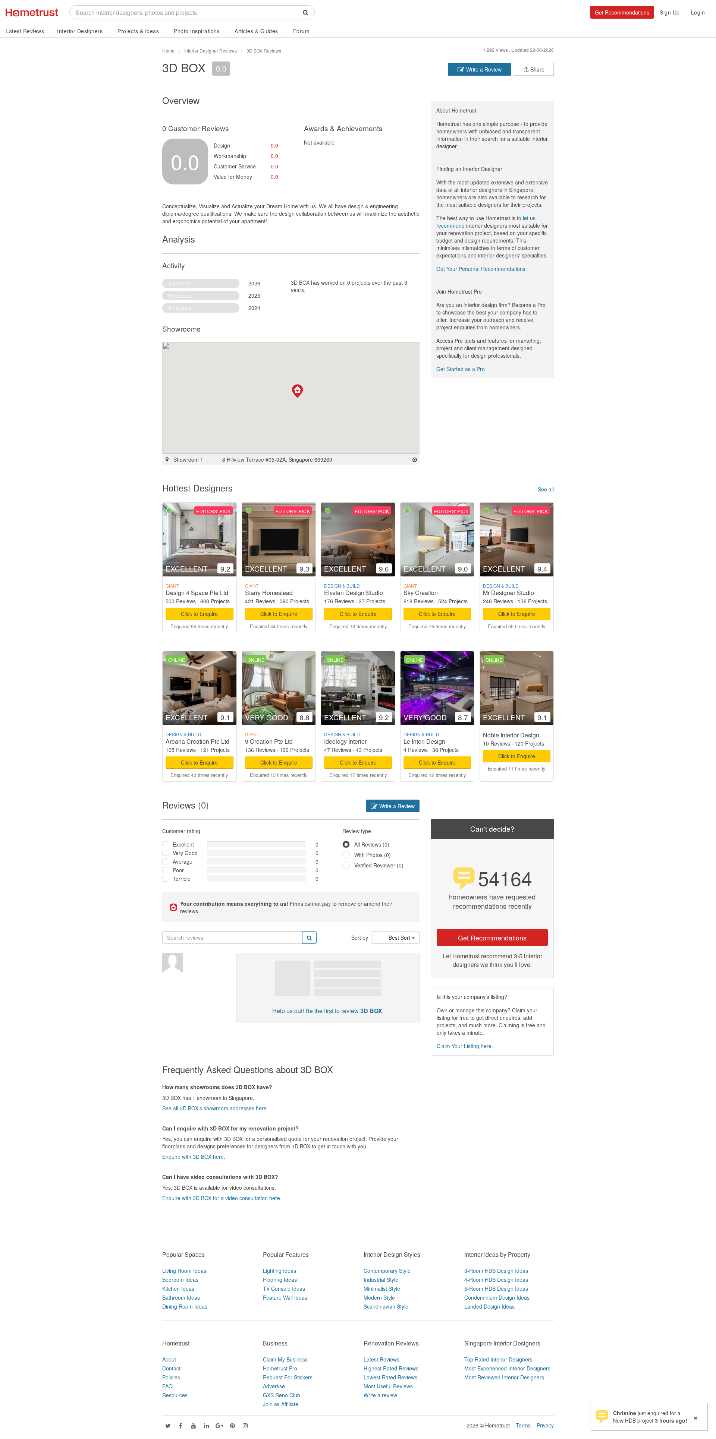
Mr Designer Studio (508, 592)
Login (698, 12)
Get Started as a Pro (460, 369)
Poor (178, 870)
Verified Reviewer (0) (378, 865)
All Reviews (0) (371, 844)
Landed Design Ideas (489, 1306)
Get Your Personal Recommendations (480, 268)
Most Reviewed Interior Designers (504, 1377)
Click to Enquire (199, 613)
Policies (171, 1377)
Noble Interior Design (511, 735)
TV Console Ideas (284, 1288)
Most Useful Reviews (388, 1386)
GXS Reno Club (281, 1395)
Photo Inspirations (197, 31)
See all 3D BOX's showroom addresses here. (215, 1108)
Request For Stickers (288, 1377)
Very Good (185, 853)
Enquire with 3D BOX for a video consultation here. (222, 1198)
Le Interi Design (424, 741)
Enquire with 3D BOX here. (193, 1156)
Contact (171, 1368)
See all (546, 489)
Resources (175, 1395)
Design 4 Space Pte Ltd (197, 592)
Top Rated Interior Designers (498, 1359)
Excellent (183, 844)
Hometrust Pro (280, 1368)
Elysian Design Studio (353, 592)
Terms (523, 1425)
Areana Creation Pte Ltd (197, 741)
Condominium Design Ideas (497, 1297)
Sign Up (670, 12)
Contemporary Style (387, 1270)
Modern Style (379, 1297)
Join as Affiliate (280, 1404)
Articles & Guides (256, 31)
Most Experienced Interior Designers (507, 1368)
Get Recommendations (622, 12)
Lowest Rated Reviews (390, 1377)
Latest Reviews (25, 31)
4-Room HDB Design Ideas (496, 1279)
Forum (301, 31)
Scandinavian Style (386, 1306)
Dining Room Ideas (184, 1306)
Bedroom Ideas (180, 1279)
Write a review (380, 1395)
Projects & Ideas (138, 31)
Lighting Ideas (279, 1270)
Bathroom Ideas (181, 1297)
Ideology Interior (345, 741)
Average (182, 861)
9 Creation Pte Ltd (269, 741)
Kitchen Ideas (178, 1288)
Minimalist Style (382, 1288)
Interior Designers (80, 31)
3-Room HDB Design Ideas (496, 1270)
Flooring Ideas (280, 1279)
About (169, 1359)
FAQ (167, 1386)
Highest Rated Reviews (391, 1368)
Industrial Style (381, 1279)
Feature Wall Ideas (285, 1297)
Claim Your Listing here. (465, 1046)
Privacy (545, 1425)
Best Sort (400, 937)
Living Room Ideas (184, 1270)
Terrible (182, 878)
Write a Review (483, 69)
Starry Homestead (269, 592)
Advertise (274, 1386)
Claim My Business (285, 1359)
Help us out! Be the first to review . (328, 1010)
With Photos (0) (372, 854)
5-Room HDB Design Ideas (496, 1288)
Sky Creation (420, 592)
